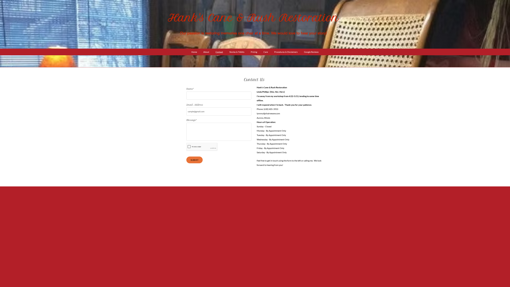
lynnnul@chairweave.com (268, 113)
